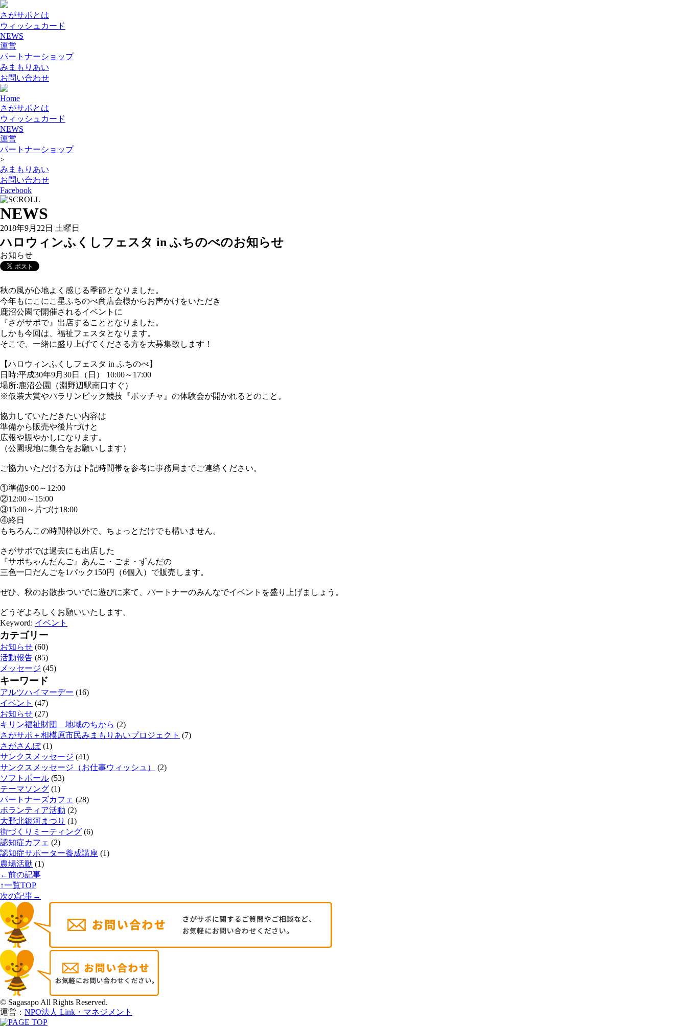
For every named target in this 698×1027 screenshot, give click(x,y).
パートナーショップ (37, 56)
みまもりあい (24, 67)
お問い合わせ (24, 78)
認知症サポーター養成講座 (49, 853)
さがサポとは (24, 15)
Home (10, 98)
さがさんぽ (20, 746)
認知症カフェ (24, 842)
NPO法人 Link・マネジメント (78, 1012)
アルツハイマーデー (37, 692)
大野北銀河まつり (32, 821)
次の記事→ (20, 896)
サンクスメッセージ (37, 756)
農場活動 (16, 863)
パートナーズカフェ (37, 799)
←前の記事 (20, 874)
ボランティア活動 (32, 810)
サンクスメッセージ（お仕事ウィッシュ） (77, 767)
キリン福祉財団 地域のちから (57, 724)
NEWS (12, 36)
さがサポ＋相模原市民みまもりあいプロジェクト (90, 735)
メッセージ (20, 668)
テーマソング (24, 788)
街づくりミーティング (41, 831)
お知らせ (16, 646)
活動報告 (16, 657)
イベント (51, 622)
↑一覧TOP (18, 885)
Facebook (16, 190)
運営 (8, 45)
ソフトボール (24, 778)
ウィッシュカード (32, 25)
